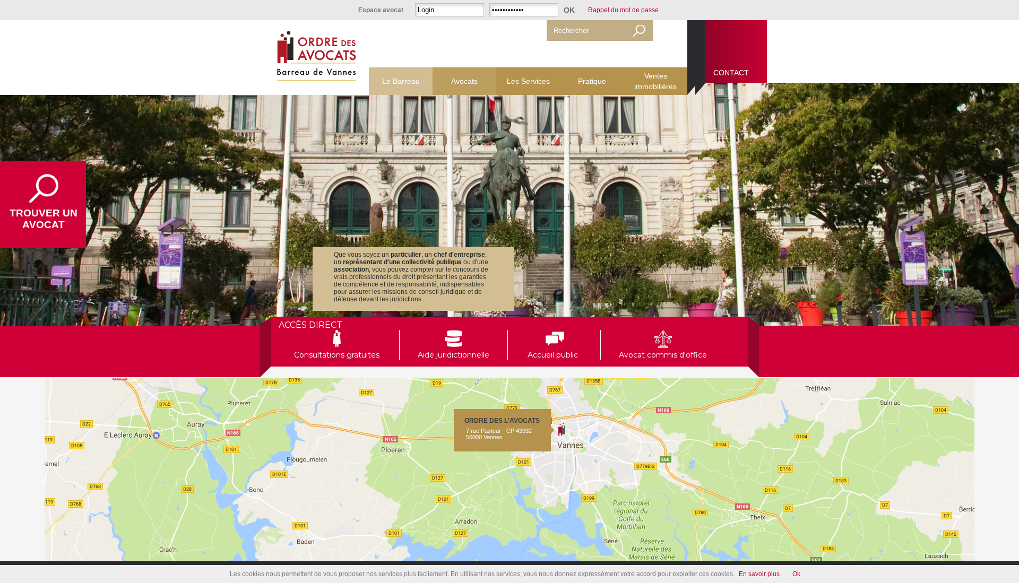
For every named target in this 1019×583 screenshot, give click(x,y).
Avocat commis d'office (663, 355)
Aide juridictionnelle (453, 355)
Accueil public (555, 355)
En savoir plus (759, 574)
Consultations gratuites (336, 355)
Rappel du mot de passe (623, 10)
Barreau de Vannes (314, 57)
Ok (796, 574)
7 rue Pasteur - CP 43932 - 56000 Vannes (502, 428)
